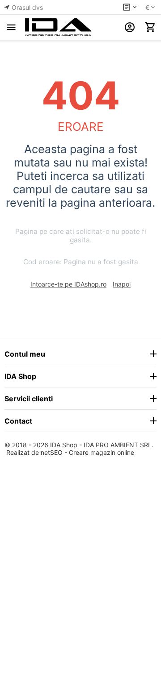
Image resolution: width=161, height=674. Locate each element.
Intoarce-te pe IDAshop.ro (68, 284)
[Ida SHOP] (58, 27)
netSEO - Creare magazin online (87, 452)
